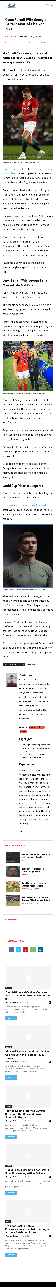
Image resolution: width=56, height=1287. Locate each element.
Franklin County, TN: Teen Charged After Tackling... (33, 884)
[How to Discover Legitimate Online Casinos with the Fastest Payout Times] (28, 1036)
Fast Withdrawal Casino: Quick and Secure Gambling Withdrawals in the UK (27, 995)
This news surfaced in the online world (25, 505)
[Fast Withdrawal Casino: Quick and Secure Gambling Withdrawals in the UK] (28, 977)
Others (13, 36)
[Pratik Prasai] (11, 752)
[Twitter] (18, 949)
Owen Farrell (31, 665)
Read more (11, 1018)
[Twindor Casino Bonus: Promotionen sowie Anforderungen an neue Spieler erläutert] (28, 1211)
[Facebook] (11, 949)
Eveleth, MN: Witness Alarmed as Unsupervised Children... (35, 855)
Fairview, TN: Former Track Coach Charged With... (33, 870)
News (7, 36)
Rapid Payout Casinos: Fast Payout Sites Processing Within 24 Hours (27, 1171)
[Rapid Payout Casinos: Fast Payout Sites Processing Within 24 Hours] (28, 1155)
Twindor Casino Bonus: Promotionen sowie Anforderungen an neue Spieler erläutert (27, 1229)
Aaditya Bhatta (12, 1002)
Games (8, 988)
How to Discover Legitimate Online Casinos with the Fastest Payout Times (27, 1055)
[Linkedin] (40, 949)
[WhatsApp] (33, 949)
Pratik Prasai (23, 37)
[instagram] (20, 830)
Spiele (8, 1221)
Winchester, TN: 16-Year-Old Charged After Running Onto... (35, 898)
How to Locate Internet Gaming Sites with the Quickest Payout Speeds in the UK (25, 1114)
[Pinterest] (26, 949)
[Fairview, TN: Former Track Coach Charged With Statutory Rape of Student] (12, 871)
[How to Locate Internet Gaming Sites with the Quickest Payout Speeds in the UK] (28, 1096)
